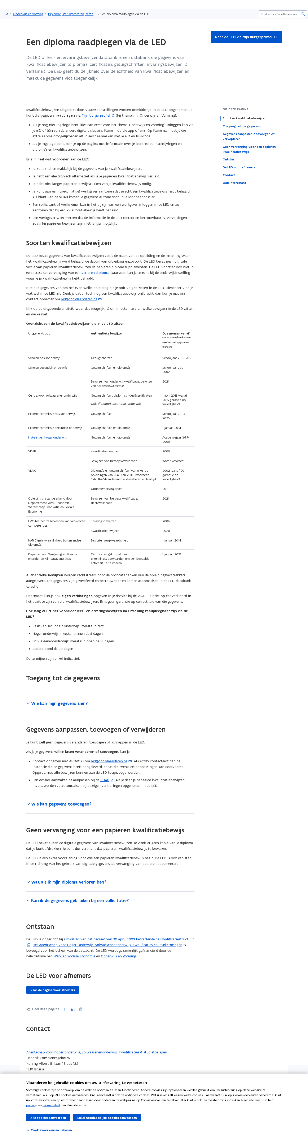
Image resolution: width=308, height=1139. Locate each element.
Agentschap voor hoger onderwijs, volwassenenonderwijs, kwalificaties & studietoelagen (96, 1052)
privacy (31, 1105)
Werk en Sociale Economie (74, 956)
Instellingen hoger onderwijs (47, 437)
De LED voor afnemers (239, 167)
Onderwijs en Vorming (118, 956)
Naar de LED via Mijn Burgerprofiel (241, 37)
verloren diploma (95, 272)
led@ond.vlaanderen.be (79, 299)
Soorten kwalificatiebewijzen (244, 118)
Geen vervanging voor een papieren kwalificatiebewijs (249, 149)
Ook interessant (234, 183)
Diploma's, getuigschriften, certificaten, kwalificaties (72, 14)
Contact (229, 175)
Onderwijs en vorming (28, 14)
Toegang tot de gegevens (241, 126)
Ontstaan (229, 159)
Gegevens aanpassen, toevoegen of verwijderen (248, 136)
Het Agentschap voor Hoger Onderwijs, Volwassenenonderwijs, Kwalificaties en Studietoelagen (107, 944)
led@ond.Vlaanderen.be (109, 761)
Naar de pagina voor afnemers (52, 990)
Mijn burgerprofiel (96, 115)
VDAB (104, 780)
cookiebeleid (51, 1105)
